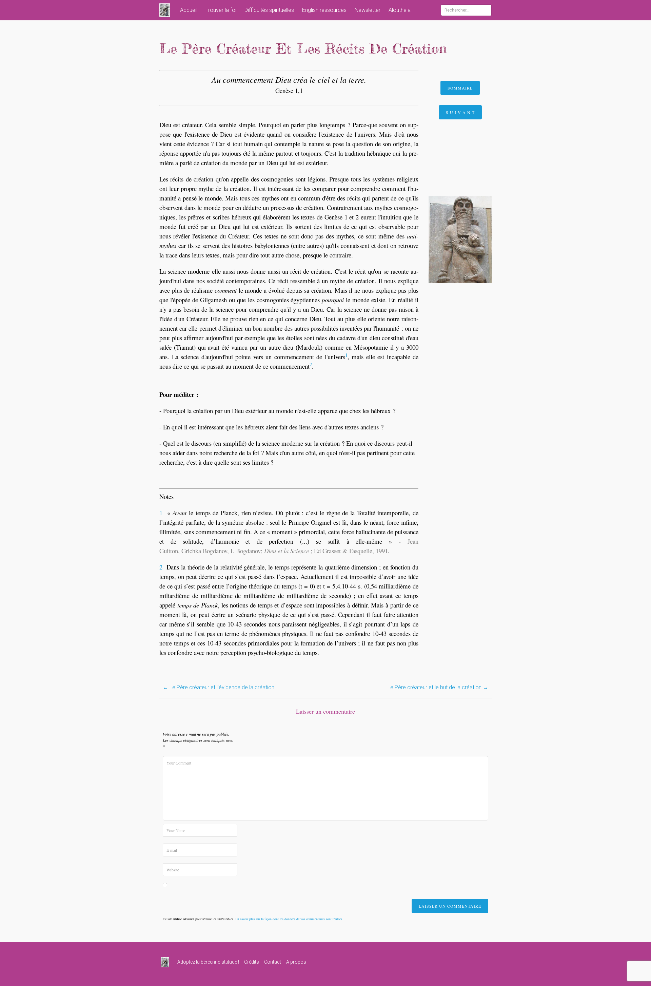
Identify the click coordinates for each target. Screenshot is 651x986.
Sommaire (460, 88)
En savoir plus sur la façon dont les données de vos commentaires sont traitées (288, 918)
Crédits (251, 962)
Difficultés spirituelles (269, 10)
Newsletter (367, 10)
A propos (296, 962)
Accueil (188, 10)
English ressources (324, 10)
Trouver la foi (220, 10)
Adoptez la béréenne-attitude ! (208, 962)
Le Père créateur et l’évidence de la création (218, 687)
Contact (272, 962)
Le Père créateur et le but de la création (438, 687)
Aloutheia (400, 10)
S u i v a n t (460, 112)
